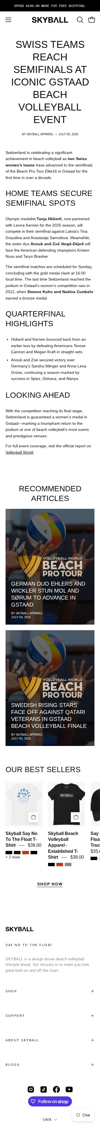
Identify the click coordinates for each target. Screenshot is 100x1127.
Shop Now (49, 884)
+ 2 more (13, 857)
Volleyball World (19, 452)
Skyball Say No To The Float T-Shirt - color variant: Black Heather (9, 852)
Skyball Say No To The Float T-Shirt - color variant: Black (34, 852)
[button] (79, 20)
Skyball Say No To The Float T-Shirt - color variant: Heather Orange (25, 852)
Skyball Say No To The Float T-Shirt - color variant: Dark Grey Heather (17, 852)
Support (15, 1015)
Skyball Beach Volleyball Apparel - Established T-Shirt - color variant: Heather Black (51, 864)
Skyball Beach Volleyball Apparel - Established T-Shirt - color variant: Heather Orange (59, 864)
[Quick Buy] (33, 817)
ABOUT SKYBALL (22, 1040)
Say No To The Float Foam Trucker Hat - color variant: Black (94, 858)
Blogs (13, 1064)
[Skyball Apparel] (50, 20)
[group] (50, 5)
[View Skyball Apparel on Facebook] (56, 1089)
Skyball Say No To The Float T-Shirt (22, 839)
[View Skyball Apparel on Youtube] (69, 1089)
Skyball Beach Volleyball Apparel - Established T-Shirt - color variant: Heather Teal (68, 864)
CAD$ (47, 1119)
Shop (11, 991)
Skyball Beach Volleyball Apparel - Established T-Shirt (63, 845)
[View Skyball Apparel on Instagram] (31, 1089)
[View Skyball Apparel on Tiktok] (43, 1089)
